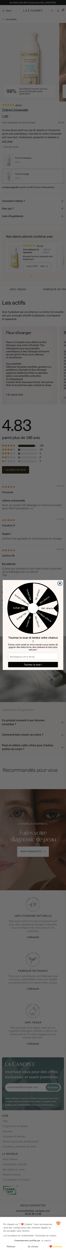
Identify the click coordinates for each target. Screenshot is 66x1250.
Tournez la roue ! (33, 664)
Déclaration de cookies (45, 1235)
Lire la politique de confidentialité (18, 1235)
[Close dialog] (60, 583)
